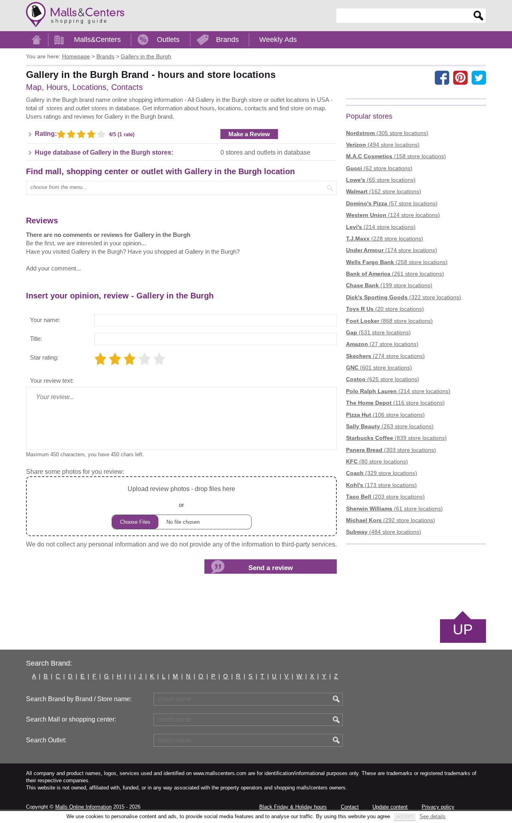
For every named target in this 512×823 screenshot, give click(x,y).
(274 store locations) (385, 356)
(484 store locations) (383, 532)
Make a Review (249, 134)
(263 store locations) (390, 426)
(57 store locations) (392, 203)
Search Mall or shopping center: (71, 719)
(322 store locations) (403, 297)
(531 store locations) (378, 332)
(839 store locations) (396, 438)
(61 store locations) (394, 508)
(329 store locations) (381, 473)
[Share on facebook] (442, 77)
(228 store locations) (384, 238)
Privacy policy (438, 807)
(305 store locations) (387, 133)
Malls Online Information (83, 807)
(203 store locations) (385, 496)
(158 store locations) (396, 156)
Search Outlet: (46, 740)
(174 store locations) (391, 250)
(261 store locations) (395, 273)
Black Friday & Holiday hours (293, 807)
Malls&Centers (97, 40)
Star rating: (44, 357)
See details (433, 816)
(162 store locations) (383, 191)
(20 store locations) (385, 309)
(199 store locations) (389, 285)
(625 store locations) (382, 379)
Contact (350, 807)
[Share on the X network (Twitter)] (479, 77)
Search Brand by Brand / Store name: (79, 699)
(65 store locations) (381, 180)
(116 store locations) (395, 403)
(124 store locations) (393, 215)
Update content (390, 807)
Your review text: (52, 380)
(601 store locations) (379, 367)
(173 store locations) (381, 485)
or (181, 496)
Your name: (45, 319)
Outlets (168, 40)
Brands (227, 40)
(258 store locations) (397, 262)
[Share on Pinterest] (460, 77)
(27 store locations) (382, 344)
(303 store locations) (391, 450)
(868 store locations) (389, 321)
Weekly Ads (278, 40)
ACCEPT (405, 816)
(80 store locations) (377, 461)
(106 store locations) (385, 415)
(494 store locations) (383, 144)
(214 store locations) (381, 227)
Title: (36, 338)
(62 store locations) (379, 168)
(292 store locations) (390, 520)
